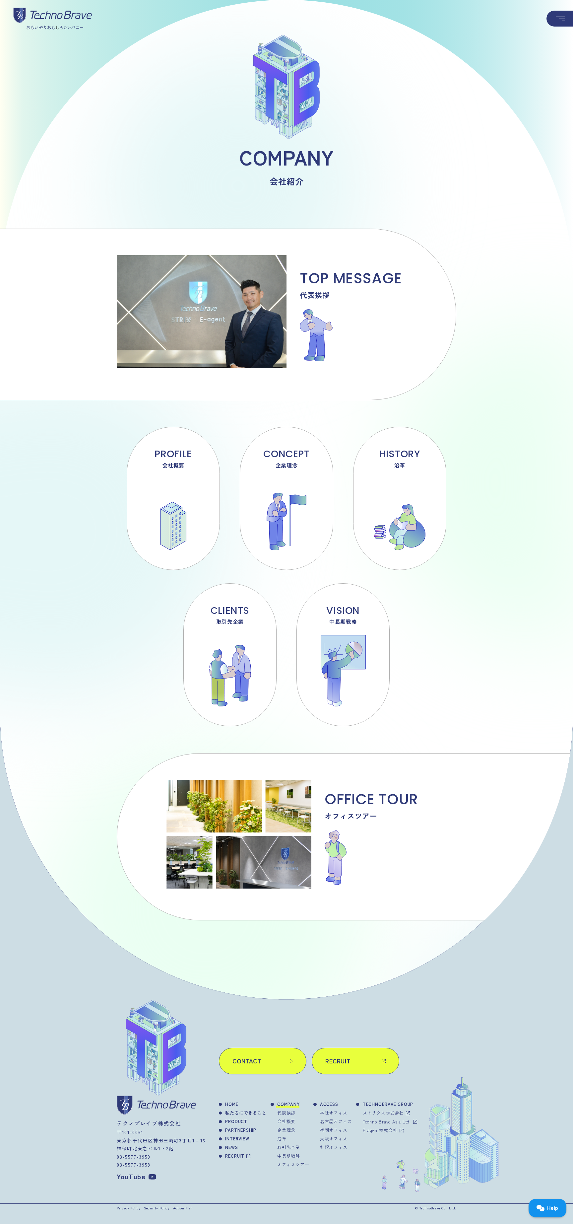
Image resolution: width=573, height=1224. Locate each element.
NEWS (231, 1147)
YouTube (131, 1176)
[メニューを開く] (559, 19)
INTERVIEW (237, 1138)
